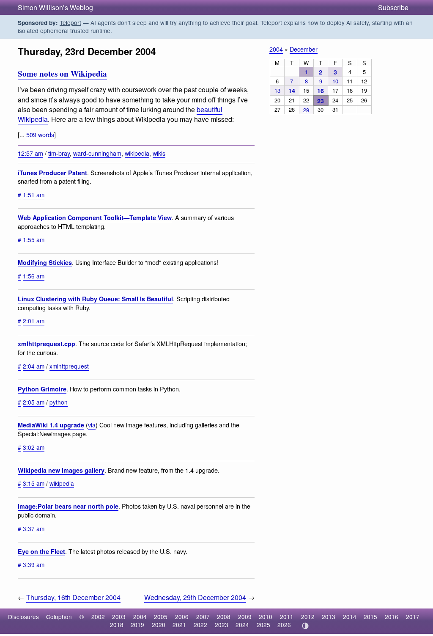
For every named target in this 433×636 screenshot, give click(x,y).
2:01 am (33, 321)
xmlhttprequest (69, 366)
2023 (221, 624)
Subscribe (393, 7)
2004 (276, 48)
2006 (182, 616)
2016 (391, 616)
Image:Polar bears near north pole (68, 506)
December (304, 48)
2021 (179, 624)
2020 (158, 624)
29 (306, 110)
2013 (328, 616)
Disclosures (23, 616)
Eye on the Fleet (41, 551)
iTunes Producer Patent (52, 172)
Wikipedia (33, 119)
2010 (265, 616)
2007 (203, 616)
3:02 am (33, 447)
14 (291, 90)
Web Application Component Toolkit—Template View (95, 217)
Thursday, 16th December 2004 (73, 597)
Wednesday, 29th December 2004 (195, 597)
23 (320, 100)
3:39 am (33, 564)
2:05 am (33, 402)
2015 (370, 616)
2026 (284, 624)
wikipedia (137, 153)
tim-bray (59, 153)
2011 (286, 616)
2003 (119, 616)
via (92, 424)
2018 (116, 624)
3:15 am (33, 483)
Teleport (70, 22)
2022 (200, 624)
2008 (223, 616)
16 (320, 90)
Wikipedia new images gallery (61, 470)
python (58, 402)
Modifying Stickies (45, 262)
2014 (349, 616)
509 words (40, 134)
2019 (137, 624)
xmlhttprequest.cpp (46, 343)
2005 (160, 616)
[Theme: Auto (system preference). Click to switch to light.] (305, 626)
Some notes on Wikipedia (62, 74)
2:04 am (33, 366)
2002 (98, 616)
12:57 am (30, 153)
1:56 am (33, 276)
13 (277, 90)
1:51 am (33, 194)
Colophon (59, 616)
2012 (308, 616)
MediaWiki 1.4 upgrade (51, 425)
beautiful (209, 109)
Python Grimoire (42, 389)
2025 (263, 624)
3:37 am (33, 528)
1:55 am (33, 239)
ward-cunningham (97, 153)
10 (335, 81)
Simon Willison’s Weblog (55, 7)
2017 (412, 616)
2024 (242, 624)
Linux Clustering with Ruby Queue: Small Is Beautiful (95, 299)
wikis (159, 153)
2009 (245, 616)
